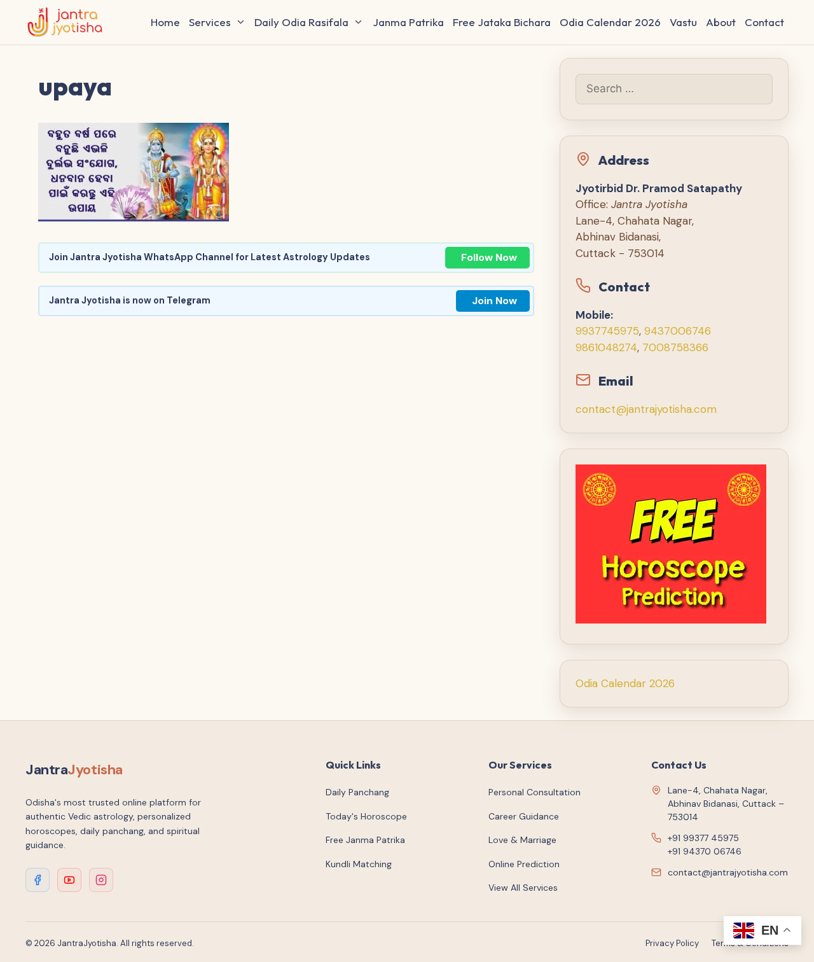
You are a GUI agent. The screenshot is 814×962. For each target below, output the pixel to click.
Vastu (683, 22)
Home (165, 22)
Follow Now (489, 257)
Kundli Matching (359, 864)
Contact (764, 22)
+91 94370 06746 (705, 851)
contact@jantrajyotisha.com (646, 409)
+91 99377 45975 (703, 838)
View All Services (523, 887)
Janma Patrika (408, 22)
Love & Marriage (522, 840)
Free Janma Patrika (365, 840)
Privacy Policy (672, 943)
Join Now (494, 300)
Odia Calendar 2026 (610, 22)
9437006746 (677, 331)
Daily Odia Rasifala (301, 22)
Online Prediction (524, 864)
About (721, 22)
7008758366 (675, 347)
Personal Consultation (534, 792)
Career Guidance (523, 816)
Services (210, 22)
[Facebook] (37, 880)
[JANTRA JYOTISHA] (68, 22)
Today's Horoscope (366, 816)
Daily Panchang (357, 792)
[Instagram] (101, 880)
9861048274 (606, 347)
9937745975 (607, 331)
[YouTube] (69, 880)
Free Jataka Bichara (502, 22)
